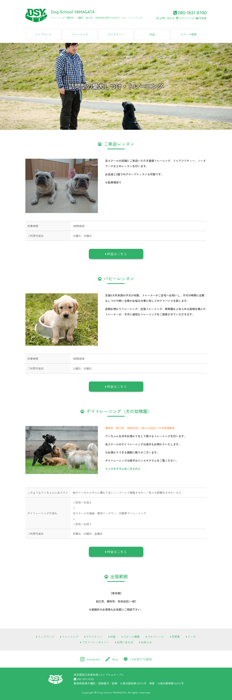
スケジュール (186, 18)
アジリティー (116, 34)
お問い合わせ (167, 18)
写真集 (203, 18)
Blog (115, 659)
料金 (152, 34)
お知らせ (146, 642)
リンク (192, 636)
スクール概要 (188, 34)
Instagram (93, 659)
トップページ (43, 34)
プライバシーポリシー (95, 642)
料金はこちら (117, 253)
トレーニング (80, 34)
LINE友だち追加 (141, 659)
